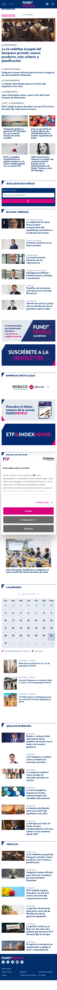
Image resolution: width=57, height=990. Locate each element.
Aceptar (28, 511)
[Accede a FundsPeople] (47, 4)
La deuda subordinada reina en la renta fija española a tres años (24, 85)
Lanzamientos (17, 103)
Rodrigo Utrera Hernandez (36, 271)
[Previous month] (19, 594)
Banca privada (10, 45)
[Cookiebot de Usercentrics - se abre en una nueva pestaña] (42, 459)
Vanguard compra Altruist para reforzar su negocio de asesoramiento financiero (28, 73)
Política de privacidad (45, 972)
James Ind (30, 286)
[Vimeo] (22, 962)
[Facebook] (3, 962)
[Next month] (38, 594)
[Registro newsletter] (28, 355)
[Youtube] (17, 962)
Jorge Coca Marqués (34, 241)
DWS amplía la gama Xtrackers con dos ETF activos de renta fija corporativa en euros (28, 108)
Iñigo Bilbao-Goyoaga (34, 220)
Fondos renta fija (11, 80)
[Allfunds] (36, 387)
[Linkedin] (12, 962)
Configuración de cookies (28, 975)
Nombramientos (10, 92)
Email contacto (6, 969)
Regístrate (23, 972)
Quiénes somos (7, 972)
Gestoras (32, 661)
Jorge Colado (31, 301)
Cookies (4, 975)
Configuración (42, 502)
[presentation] (48, 387)
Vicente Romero (32, 255)
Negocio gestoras (12, 69)
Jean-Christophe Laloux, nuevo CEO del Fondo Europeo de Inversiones (26, 96)
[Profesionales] (28, 434)
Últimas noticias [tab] (8, 14)
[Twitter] (7, 962)
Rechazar (28, 528)
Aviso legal (42, 975)
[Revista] (28, 410)
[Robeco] (20, 387)
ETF (5, 103)
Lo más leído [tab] (27, 14)
